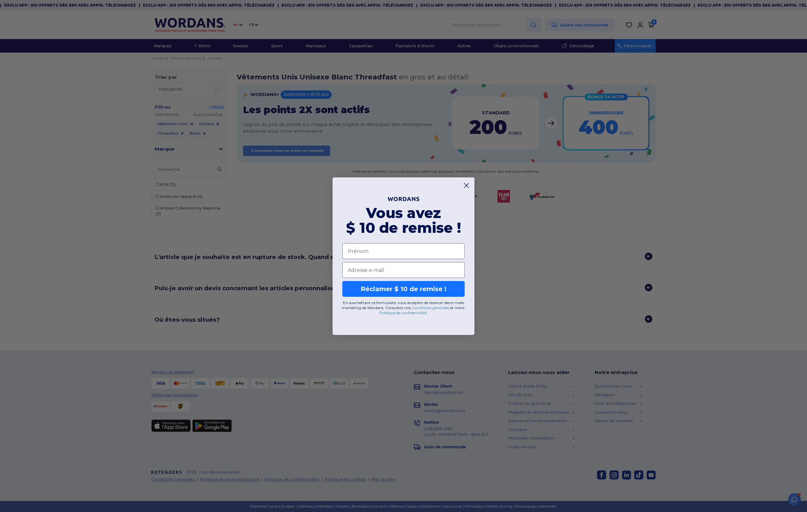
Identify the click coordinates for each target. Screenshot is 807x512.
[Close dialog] (466, 185)
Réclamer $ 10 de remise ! (403, 289)
